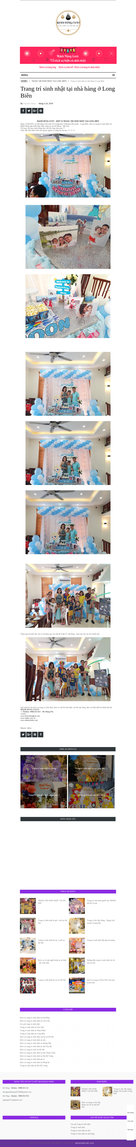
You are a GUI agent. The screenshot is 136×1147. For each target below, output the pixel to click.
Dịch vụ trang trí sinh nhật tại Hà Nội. (52, 1143)
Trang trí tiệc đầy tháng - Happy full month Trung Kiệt (101, 921)
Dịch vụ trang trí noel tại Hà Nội (32, 1050)
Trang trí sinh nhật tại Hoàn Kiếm (33, 1030)
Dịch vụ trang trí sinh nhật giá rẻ (32, 1059)
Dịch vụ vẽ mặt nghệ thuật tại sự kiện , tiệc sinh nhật (52, 961)
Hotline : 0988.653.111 (20, 1088)
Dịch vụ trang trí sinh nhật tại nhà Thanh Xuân (37, 1053)
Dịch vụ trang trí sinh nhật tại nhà (32, 1040)
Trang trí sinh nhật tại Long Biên (49, 81)
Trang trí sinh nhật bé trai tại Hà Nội (52, 980)
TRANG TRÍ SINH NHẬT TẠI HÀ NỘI (51, 902)
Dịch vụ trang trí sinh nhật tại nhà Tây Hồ (36, 1046)
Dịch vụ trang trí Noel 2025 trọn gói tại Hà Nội (100, 981)
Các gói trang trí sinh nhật (30, 1024)
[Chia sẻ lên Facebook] (23, 111)
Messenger (130, 1129)
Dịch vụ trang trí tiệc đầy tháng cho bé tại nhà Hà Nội (91, 1104)
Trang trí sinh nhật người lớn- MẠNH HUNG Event (101, 902)
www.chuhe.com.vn (27, 718)
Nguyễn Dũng (30, 103)
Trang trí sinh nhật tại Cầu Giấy (32, 1027)
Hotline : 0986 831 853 (20, 1096)
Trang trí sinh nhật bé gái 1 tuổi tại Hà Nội (52, 921)
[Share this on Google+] (34, 111)
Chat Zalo (130, 1121)
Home (24, 81)
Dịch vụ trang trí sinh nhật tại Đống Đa (35, 1062)
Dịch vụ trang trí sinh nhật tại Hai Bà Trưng (36, 1056)
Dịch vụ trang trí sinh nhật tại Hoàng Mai (35, 1043)
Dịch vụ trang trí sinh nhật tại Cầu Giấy (35, 1021)
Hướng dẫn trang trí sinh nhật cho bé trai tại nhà (101, 961)
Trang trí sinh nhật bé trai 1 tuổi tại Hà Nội (51, 941)
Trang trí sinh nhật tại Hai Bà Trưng (33, 1066)
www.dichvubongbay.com (30, 716)
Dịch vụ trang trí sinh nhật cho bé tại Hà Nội (37, 1037)
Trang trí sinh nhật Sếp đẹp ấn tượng (101, 940)
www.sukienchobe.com (29, 720)
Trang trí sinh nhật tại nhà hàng (82, 1134)
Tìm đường (130, 1112)
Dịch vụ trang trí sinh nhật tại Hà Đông (35, 1018)
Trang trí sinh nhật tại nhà (80, 1131)
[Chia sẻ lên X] (29, 111)
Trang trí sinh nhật (78, 1127)
